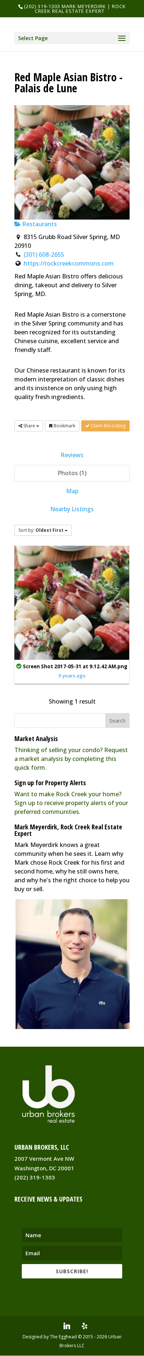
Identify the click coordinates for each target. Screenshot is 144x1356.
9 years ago (72, 675)
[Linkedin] (66, 1326)
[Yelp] (84, 1326)
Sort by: (41, 530)
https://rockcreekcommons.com (69, 263)
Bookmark (63, 426)
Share (29, 426)
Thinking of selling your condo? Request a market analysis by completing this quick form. (71, 759)
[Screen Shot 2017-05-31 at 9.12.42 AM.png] (71, 602)
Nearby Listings (72, 509)
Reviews (72, 455)
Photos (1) (72, 473)
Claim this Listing (108, 426)
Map (72, 491)
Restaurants (39, 224)
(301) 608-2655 (44, 254)
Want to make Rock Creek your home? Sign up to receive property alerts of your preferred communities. (71, 803)
